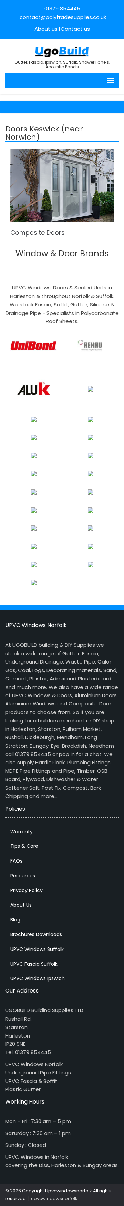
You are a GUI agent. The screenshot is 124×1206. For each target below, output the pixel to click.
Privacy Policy (26, 890)
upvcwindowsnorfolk (54, 1198)
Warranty (21, 831)
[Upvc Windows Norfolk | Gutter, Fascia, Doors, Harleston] (62, 51)
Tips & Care (24, 846)
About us (46, 28)
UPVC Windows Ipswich (37, 978)
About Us (21, 904)
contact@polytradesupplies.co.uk (62, 17)
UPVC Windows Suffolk (37, 949)
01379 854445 (62, 8)
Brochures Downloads (36, 934)
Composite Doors (37, 232)
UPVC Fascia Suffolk (34, 964)
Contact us (75, 28)
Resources (22, 875)
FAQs (16, 860)
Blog (15, 919)
